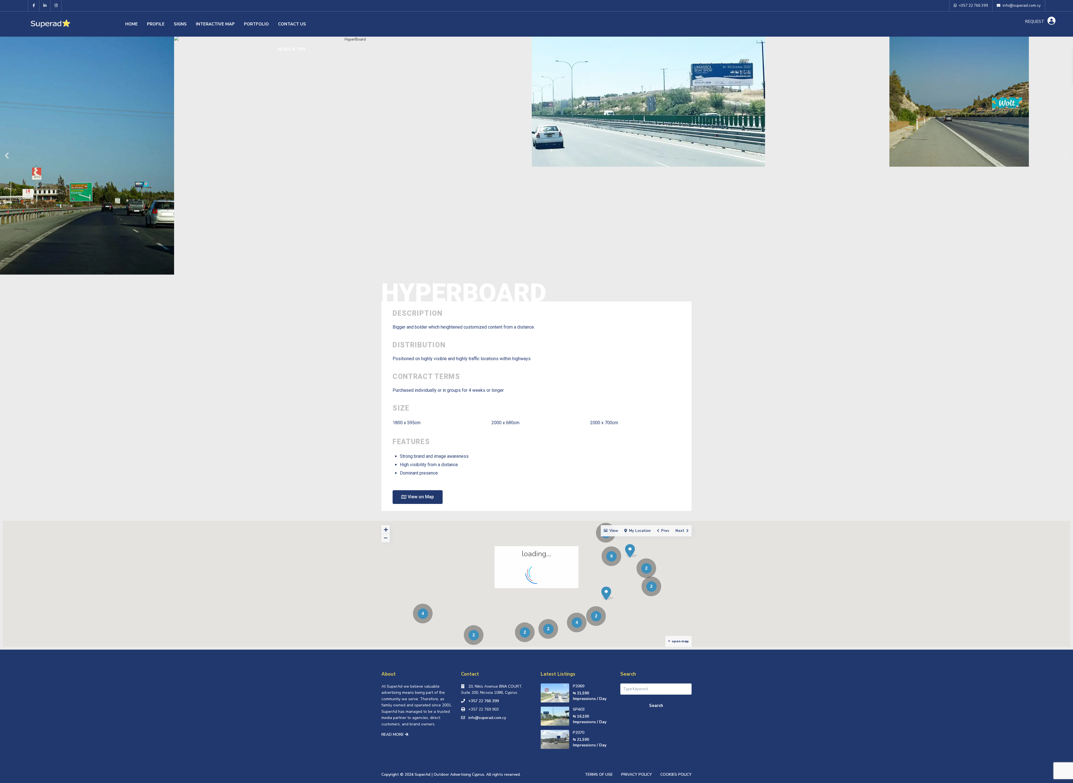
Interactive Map (215, 24)
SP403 (579, 709)
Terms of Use (599, 774)
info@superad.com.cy (487, 717)
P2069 (578, 686)
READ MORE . (395, 734)
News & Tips (292, 49)
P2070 (578, 732)
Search (656, 705)
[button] (7, 155)
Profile (156, 24)
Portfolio (256, 24)
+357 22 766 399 (483, 701)
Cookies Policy (676, 774)
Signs (180, 24)
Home (131, 24)
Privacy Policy (636, 774)
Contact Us (292, 24)
